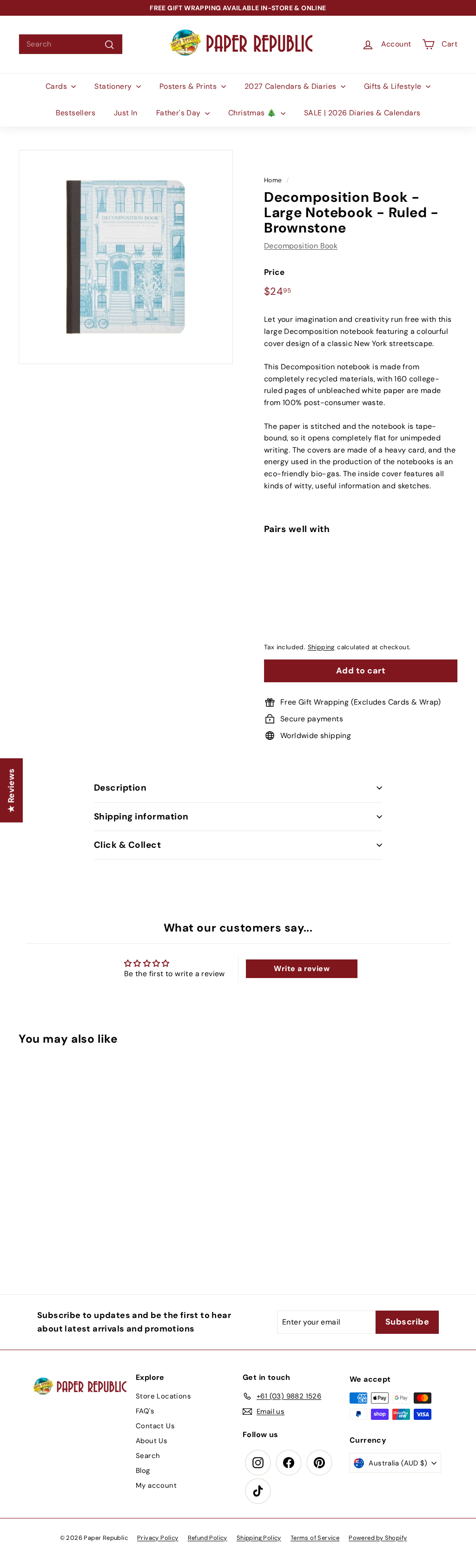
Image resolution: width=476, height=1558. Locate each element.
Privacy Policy (157, 1538)
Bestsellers (75, 113)
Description (120, 787)
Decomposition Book (300, 246)
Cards (57, 86)
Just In (126, 113)
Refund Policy (207, 1538)
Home (273, 180)
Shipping (321, 647)
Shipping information (141, 816)
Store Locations (163, 1396)
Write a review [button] (302, 968)
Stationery (113, 86)
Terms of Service (315, 1538)
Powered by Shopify (378, 1538)
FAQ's (145, 1411)
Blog (143, 1470)
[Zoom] (125, 257)
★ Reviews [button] (11, 790)
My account (156, 1485)
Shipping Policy (259, 1538)
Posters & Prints (189, 86)
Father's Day (179, 113)
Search (148, 1455)
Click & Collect (127, 845)
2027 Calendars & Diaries (291, 86)
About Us (151, 1440)
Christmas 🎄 (253, 113)
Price (274, 272)
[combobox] (71, 44)
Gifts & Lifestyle (393, 86)
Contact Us (155, 1426)
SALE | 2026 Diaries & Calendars (362, 113)
